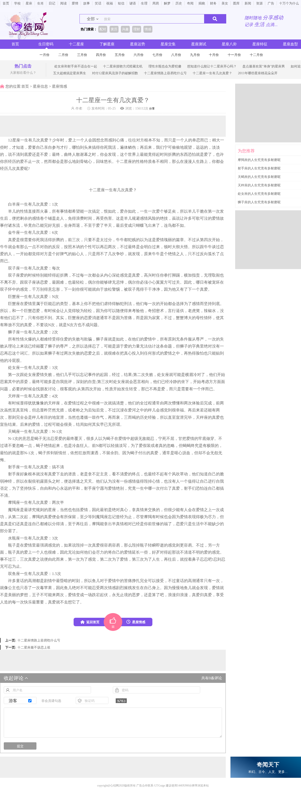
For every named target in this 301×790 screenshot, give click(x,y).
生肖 (40, 3)
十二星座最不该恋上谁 (33, 647)
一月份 (44, 55)
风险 (152, 218)
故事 (86, 3)
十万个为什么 (289, 3)
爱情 (75, 3)
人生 (196, 161)
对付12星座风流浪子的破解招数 (115, 73)
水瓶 (12, 538)
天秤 (12, 396)
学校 (17, 3)
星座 (29, 3)
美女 (225, 3)
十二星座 (76, 44)
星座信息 (40, 86)
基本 (76, 303)
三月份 (82, 55)
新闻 (248, 3)
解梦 (167, 3)
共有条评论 (211, 678)
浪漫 (172, 595)
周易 (155, 3)
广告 (271, 3)
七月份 (157, 55)
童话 (20, 581)
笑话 (98, 3)
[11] (113, 622)
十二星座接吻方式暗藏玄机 (123, 66)
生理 (144, 3)
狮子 (12, 332)
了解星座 (107, 44)
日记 (52, 3)
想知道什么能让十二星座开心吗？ (212, 66)
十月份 (214, 55)
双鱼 (12, 573)
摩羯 (12, 502)
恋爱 (44, 282)
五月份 (120, 55)
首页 (6, 3)
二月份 (63, 55)
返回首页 (92, 622)
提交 (20, 746)
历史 (178, 3)
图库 (236, 3)
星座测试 (198, 44)
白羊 (12, 204)
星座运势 (137, 44)
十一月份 (234, 55)
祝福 (109, 3)
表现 (192, 517)
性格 (140, 161)
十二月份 (256, 55)
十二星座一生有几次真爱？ (212, 73)
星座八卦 (229, 44)
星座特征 (259, 44)
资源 (259, 3)
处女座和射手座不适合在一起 (75, 66)
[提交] (215, 18)
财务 (213, 3)
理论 (12, 346)
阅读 (63, 3)
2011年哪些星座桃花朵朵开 (257, 73)
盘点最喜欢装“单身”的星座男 (263, 66)
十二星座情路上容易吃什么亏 (165, 73)
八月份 (176, 55)
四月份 (101, 55)
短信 (121, 3)
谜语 (132, 3)
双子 (12, 268)
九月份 (195, 55)
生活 (196, 524)
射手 (12, 467)
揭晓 (201, 3)
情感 (112, 588)
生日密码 (45, 44)
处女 (12, 367)
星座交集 (168, 44)
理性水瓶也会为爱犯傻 (164, 66)
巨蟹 (12, 296)
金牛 (12, 232)
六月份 (138, 55)
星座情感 (59, 86)
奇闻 (190, 3)
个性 (88, 247)
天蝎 (12, 431)
